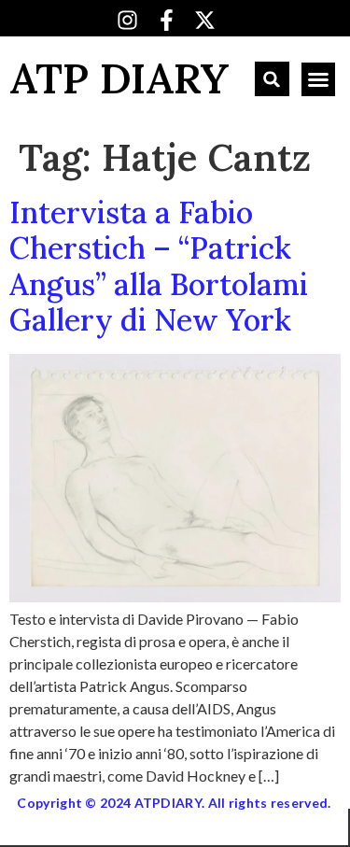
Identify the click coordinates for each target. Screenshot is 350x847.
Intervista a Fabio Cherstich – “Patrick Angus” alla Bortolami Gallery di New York (158, 266)
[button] (272, 79)
